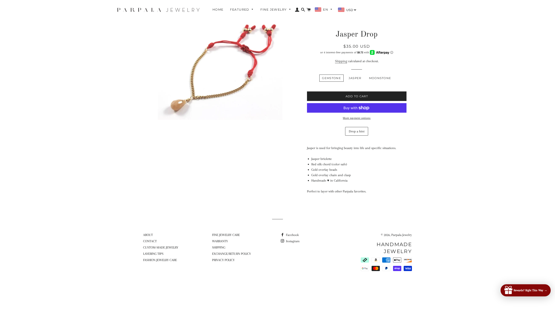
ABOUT (148, 235)
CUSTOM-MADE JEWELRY (160, 247)
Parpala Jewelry (401, 235)
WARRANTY (220, 241)
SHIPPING (218, 247)
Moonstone (380, 78)
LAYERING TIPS (153, 254)
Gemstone (331, 78)
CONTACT (150, 241)
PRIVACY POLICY (223, 260)
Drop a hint (356, 131)
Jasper (355, 78)
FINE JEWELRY (274, 9)
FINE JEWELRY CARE (226, 235)
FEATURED (240, 9)
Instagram (292, 241)
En (326, 9)
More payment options (357, 118)
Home (218, 9)
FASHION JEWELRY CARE (160, 260)
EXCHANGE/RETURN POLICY (231, 254)
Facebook (292, 235)
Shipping (341, 61)
